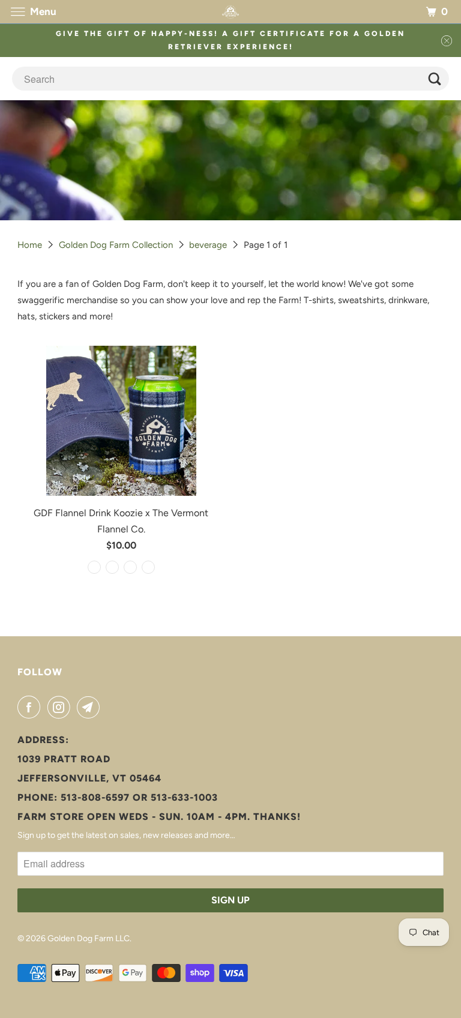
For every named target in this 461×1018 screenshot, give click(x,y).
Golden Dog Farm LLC (88, 938)
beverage (208, 244)
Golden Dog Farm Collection (116, 244)
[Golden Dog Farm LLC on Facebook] (31, 707)
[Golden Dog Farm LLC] (230, 11)
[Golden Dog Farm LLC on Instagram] (61, 707)
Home (29, 244)
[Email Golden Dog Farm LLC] (90, 707)
